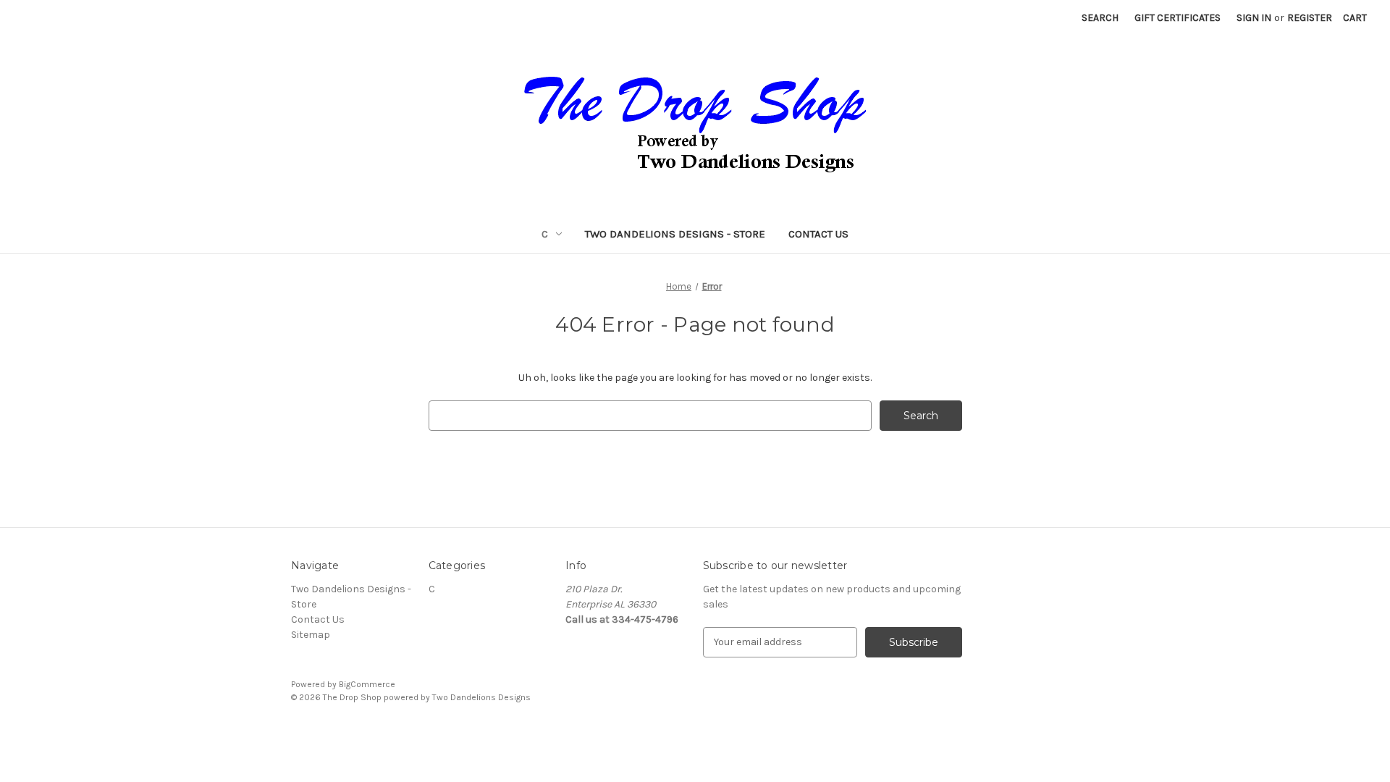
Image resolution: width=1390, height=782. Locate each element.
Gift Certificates (1177, 18)
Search (1100, 18)
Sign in (1254, 18)
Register (1309, 18)
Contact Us (818, 233)
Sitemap (310, 634)
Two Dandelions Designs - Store (675, 233)
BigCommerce (367, 684)
